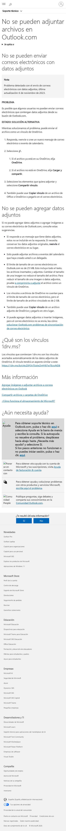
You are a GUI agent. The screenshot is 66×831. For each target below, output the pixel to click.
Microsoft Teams (10, 703)
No (41, 520)
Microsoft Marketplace (12, 742)
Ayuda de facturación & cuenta (38, 468)
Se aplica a (9, 44)
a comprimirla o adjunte (27, 282)
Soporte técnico (10, 10)
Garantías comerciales (12, 610)
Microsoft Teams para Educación (16, 634)
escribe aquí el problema (29, 488)
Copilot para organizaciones (14, 546)
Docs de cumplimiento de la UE (15, 826)
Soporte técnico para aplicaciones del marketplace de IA (25, 732)
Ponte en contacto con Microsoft (16, 816)
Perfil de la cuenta (10, 580)
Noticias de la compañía (13, 781)
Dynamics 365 (9, 688)
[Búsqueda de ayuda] (10, 4)
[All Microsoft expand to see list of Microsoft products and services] (4, 4)
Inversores (7, 790)
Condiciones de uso (46, 816)
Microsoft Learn (9, 727)
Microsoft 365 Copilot (12, 698)
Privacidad (33, 816)
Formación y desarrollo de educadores (18, 649)
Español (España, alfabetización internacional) (25, 799)
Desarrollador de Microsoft (14, 722)
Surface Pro (8, 536)
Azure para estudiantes (12, 659)
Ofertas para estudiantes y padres (16, 654)
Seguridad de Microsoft (12, 678)
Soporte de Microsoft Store (14, 590)
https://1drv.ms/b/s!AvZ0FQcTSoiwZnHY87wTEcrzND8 (31, 365)
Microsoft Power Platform (13, 747)
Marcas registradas (11, 821)
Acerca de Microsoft (11, 776)
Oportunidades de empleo (13, 771)
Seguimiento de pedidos (13, 600)
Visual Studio (9, 756)
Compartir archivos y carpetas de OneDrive (25, 394)
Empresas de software (12, 751)
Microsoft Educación (11, 624)
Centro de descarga (11, 585)
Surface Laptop (9, 541)
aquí (54, 426)
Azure (6, 683)
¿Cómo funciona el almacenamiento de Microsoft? (28, 401)
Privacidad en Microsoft (12, 785)
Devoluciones (9, 595)
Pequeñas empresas (11, 708)
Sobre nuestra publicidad (29, 821)
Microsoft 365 (9, 556)
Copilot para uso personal (13, 551)
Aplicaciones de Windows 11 (14, 566)
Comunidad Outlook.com (29, 503)
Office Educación (10, 644)
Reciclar (7, 605)
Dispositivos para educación (14, 629)
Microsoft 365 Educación (13, 639)
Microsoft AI (8, 673)
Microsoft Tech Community (14, 737)
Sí (24, 520)
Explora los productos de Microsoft (16, 561)
